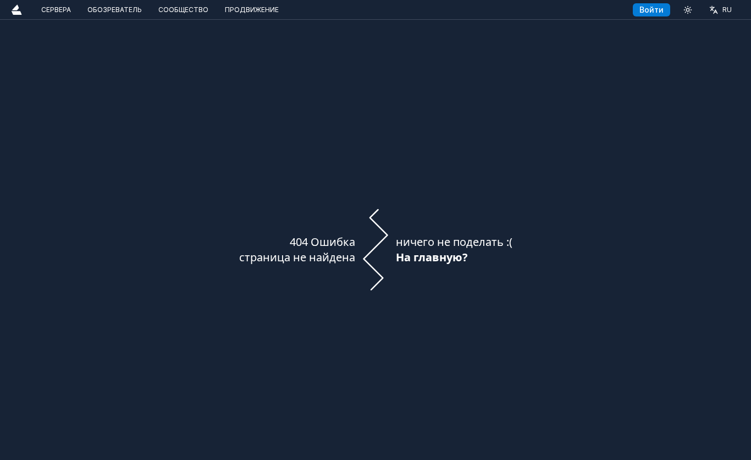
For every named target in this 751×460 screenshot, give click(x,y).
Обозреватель (114, 9)
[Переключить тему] (688, 9)
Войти (651, 9)
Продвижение (252, 9)
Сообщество (183, 9)
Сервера (56, 9)
